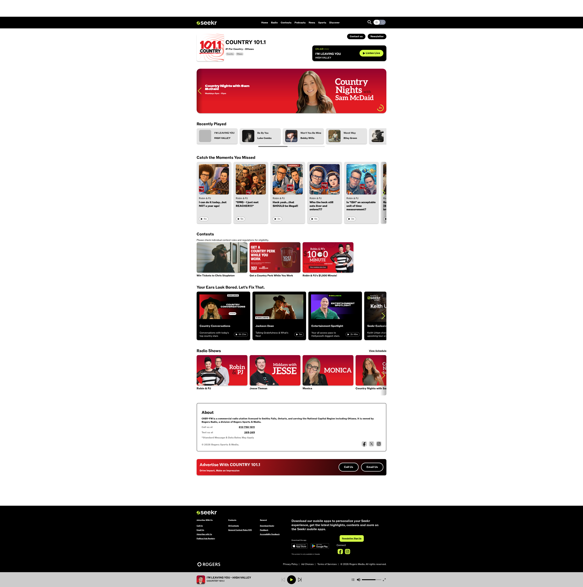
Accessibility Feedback (270, 534)
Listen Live (373, 53)
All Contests (233, 526)
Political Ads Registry (206, 538)
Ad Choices (307, 564)
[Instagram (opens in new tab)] (378, 443)
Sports (322, 22)
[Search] (369, 22)
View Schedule (377, 351)
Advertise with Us (204, 534)
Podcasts (300, 22)
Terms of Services (327, 564)
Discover (334, 22)
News (312, 22)
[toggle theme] (379, 22)
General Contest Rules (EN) (240, 530)
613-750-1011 (247, 427)
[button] (275, 375)
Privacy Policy (290, 564)
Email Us (372, 467)
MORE (211, 106)
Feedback (264, 530)
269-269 (249, 432)
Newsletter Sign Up (351, 538)
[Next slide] (383, 91)
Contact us (356, 36)
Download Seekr (267, 526)
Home (264, 22)
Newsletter (377, 36)
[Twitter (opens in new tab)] (371, 443)
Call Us (348, 467)
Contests (286, 22)
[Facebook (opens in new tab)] (364, 443)
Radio (274, 22)
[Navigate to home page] (207, 23)
